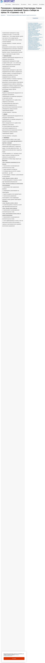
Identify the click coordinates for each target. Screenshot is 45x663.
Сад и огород (8, 4)
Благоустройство (15, 4)
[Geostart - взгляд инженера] (7, 1)
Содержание (35, 18)
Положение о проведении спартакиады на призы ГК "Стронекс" (35, 23)
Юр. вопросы (23, 4)
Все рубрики (41, 4)
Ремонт (29, 4)
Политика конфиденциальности (11, 655)
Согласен (14, 658)
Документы (35, 4)
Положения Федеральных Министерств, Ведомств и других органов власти (21, 15)
